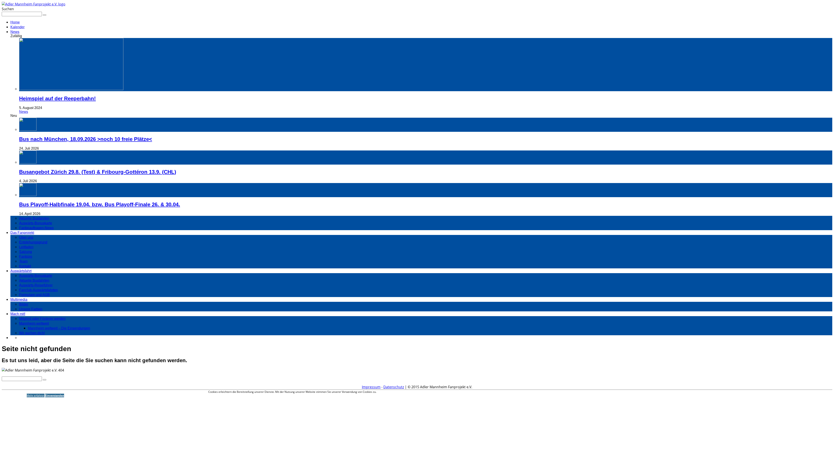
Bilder (23, 304)
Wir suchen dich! (32, 333)
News (14, 32)
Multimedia (18, 299)
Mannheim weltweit (34, 323)
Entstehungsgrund (33, 242)
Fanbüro (25, 256)
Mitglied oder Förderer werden (42, 318)
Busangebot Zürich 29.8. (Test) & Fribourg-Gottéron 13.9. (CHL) (97, 172)
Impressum (371, 387)
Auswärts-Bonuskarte (35, 223)
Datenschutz (393, 387)
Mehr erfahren (36, 395)
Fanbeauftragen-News (36, 228)
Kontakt (25, 266)
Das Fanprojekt (22, 232)
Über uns (26, 237)
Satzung (25, 252)
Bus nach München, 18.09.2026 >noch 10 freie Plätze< (85, 139)
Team (23, 261)
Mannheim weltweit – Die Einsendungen (59, 328)
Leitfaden (26, 247)
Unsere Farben (30, 309)
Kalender (17, 27)
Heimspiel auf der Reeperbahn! (57, 98)
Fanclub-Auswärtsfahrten (38, 290)
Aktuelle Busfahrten (34, 218)
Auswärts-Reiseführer (36, 285)
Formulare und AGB (34, 295)
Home (15, 22)
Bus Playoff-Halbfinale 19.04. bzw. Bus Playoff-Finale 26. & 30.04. (99, 204)
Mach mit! (17, 314)
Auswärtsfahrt (20, 271)
